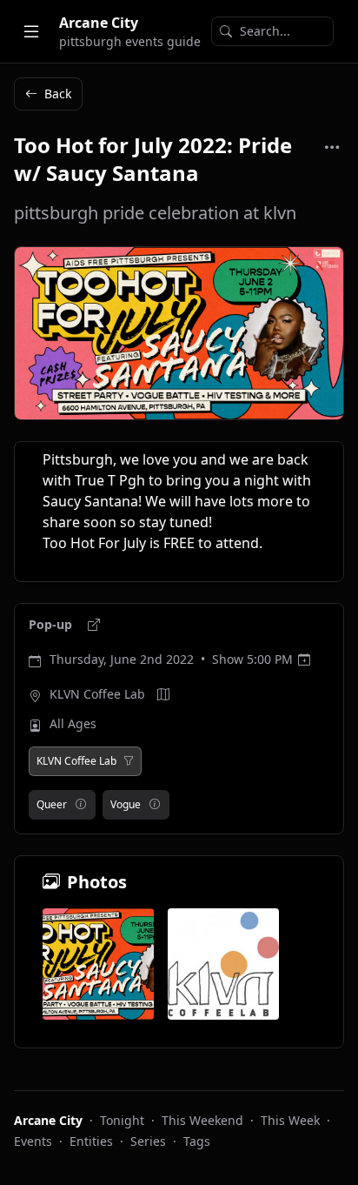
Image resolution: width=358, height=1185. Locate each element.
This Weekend (202, 1120)
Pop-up (52, 624)
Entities (91, 1141)
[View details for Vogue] (154, 804)
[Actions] (332, 147)
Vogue (125, 804)
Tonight (122, 1120)
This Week (290, 1120)
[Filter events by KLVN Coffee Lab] (128, 761)
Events (33, 1141)
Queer (51, 804)
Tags (196, 1141)
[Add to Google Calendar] (304, 659)
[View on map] (163, 694)
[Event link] (94, 625)
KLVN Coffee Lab (97, 694)
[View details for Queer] (80, 804)
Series (148, 1141)
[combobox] (272, 31)
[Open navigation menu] (31, 31)
